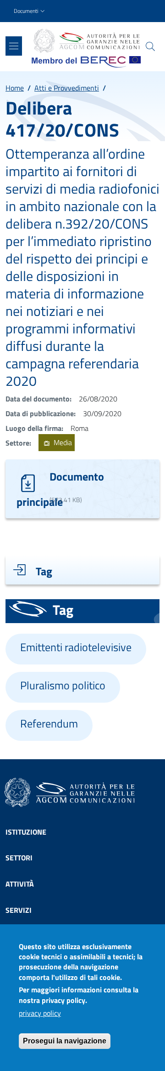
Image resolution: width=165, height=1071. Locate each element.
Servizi (19, 910)
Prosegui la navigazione (64, 1041)
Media (62, 442)
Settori (19, 857)
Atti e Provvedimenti (66, 87)
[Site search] (150, 46)
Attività (20, 883)
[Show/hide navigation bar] (14, 46)
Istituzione (26, 831)
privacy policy (40, 1013)
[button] (30, 11)
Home (15, 87)
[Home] (86, 41)
